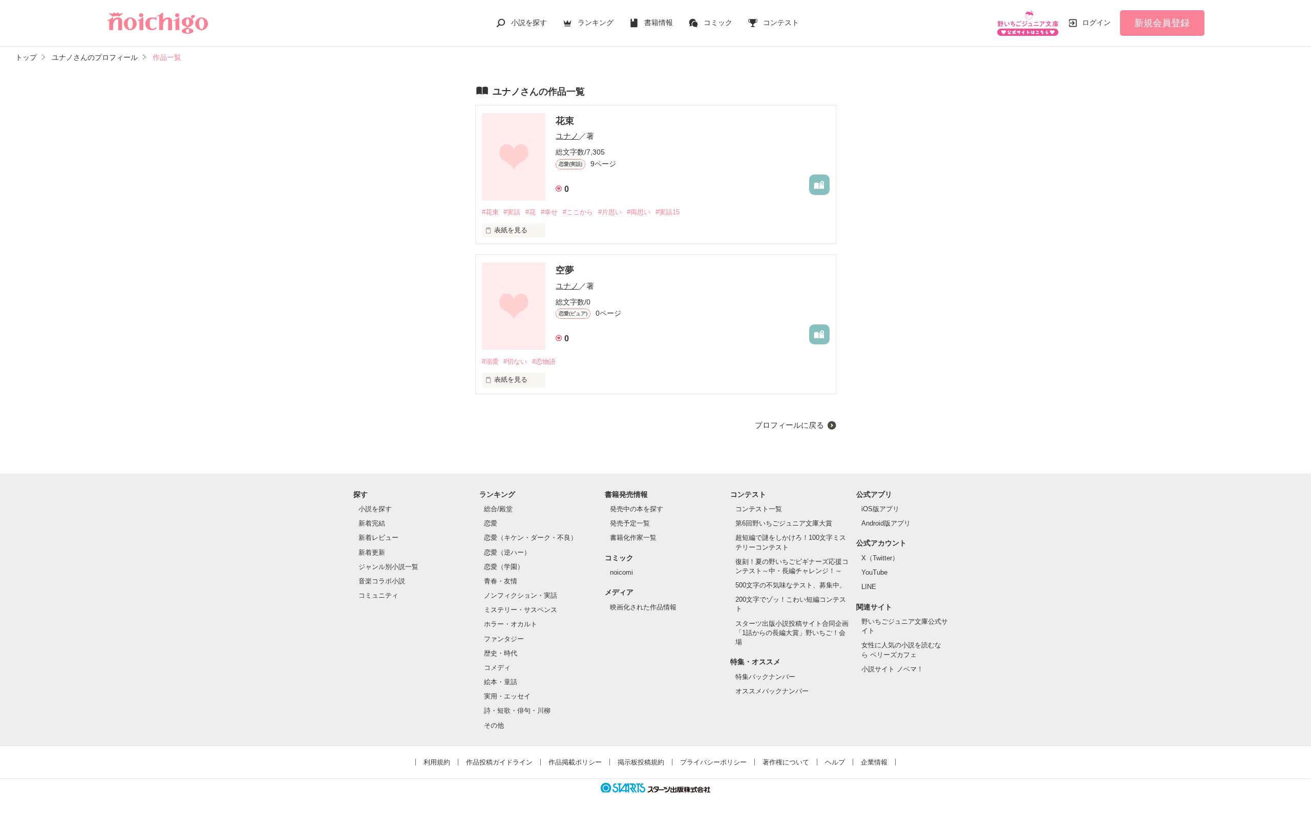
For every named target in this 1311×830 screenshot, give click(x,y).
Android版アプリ (886, 523)
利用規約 (437, 762)
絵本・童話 (500, 682)
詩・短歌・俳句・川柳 (517, 710)
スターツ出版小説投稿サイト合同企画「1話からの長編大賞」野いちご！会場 (792, 633)
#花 (530, 212)
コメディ (497, 667)
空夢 (565, 270)
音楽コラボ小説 (381, 581)
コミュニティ (378, 595)
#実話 (511, 212)
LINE (868, 587)
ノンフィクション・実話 (520, 595)
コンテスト (781, 22)
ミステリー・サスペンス (520, 610)
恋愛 (490, 523)
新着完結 (371, 523)
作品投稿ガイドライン (499, 762)
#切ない (515, 361)
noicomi (621, 572)
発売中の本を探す (636, 509)
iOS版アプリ (880, 509)
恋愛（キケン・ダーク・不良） (530, 537)
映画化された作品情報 (643, 607)
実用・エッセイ (507, 696)
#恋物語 (544, 361)
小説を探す (529, 22)
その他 (494, 725)
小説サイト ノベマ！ (892, 669)
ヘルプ (835, 762)
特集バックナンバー (765, 677)
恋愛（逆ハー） (507, 552)
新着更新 (371, 552)
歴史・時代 (500, 653)
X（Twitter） (880, 558)
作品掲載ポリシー (575, 762)
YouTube (874, 572)
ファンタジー (504, 639)
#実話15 (668, 212)
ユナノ (567, 136)
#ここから (578, 212)
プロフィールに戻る (789, 425)
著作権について (786, 762)
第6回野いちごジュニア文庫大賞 (783, 523)
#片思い (610, 212)
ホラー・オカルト (510, 624)
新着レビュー (378, 537)
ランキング (596, 22)
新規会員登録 (1162, 23)
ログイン (1096, 22)
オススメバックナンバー (772, 691)
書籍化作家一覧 (633, 537)
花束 (565, 121)
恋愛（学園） (504, 567)
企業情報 (874, 762)
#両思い (638, 212)
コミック (718, 22)
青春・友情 (500, 581)
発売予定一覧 (630, 523)
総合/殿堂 (498, 509)
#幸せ (549, 212)
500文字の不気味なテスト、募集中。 (790, 585)
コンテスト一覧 (758, 509)
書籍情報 (658, 22)
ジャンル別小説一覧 (388, 567)
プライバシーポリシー (713, 762)
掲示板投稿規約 (641, 762)
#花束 (490, 212)
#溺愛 (490, 361)
